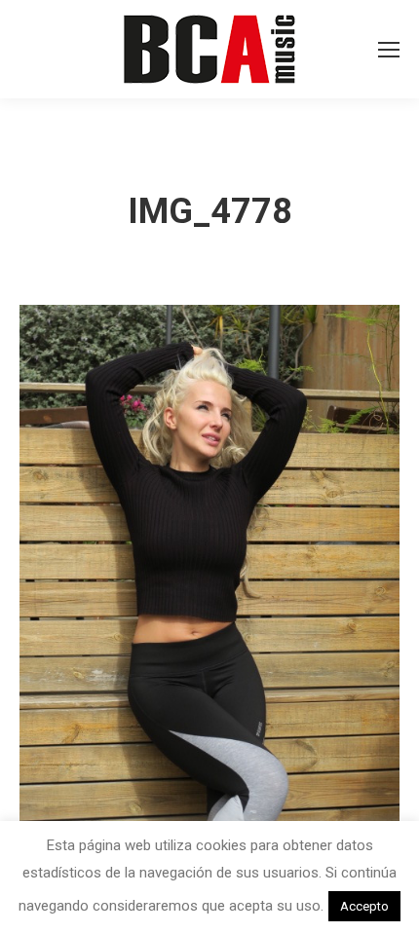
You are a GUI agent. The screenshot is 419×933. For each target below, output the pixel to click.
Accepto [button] (364, 906)
